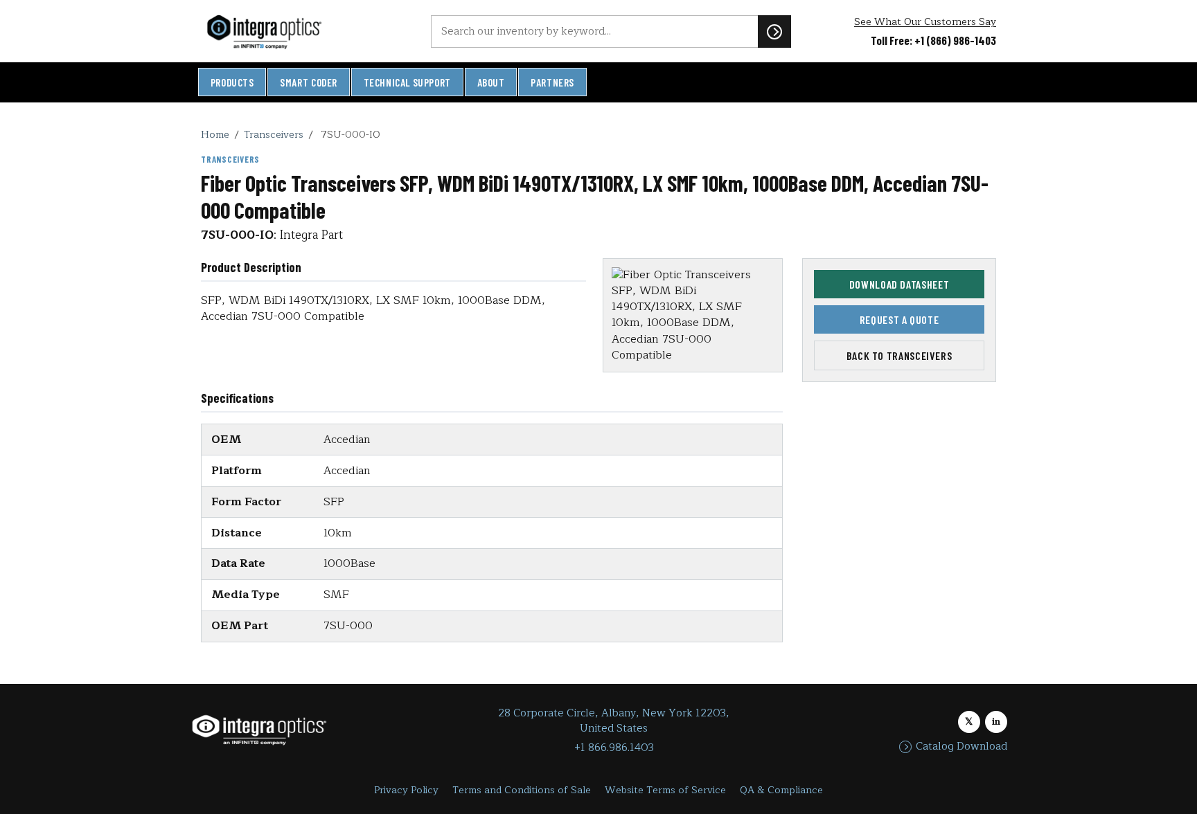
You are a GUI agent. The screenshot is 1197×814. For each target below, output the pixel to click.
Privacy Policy (406, 790)
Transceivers (273, 134)
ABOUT (491, 82)
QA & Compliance (781, 790)
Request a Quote (899, 319)
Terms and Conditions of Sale (521, 790)
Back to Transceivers (899, 355)
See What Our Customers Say (925, 22)
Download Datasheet (899, 284)
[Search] (774, 31)
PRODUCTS (232, 82)
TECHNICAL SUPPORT (407, 82)
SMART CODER (308, 82)
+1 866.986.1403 (614, 748)
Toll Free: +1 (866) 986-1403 (933, 40)
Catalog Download (961, 746)
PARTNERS (552, 82)
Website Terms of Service (665, 790)
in (996, 722)
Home (215, 134)
